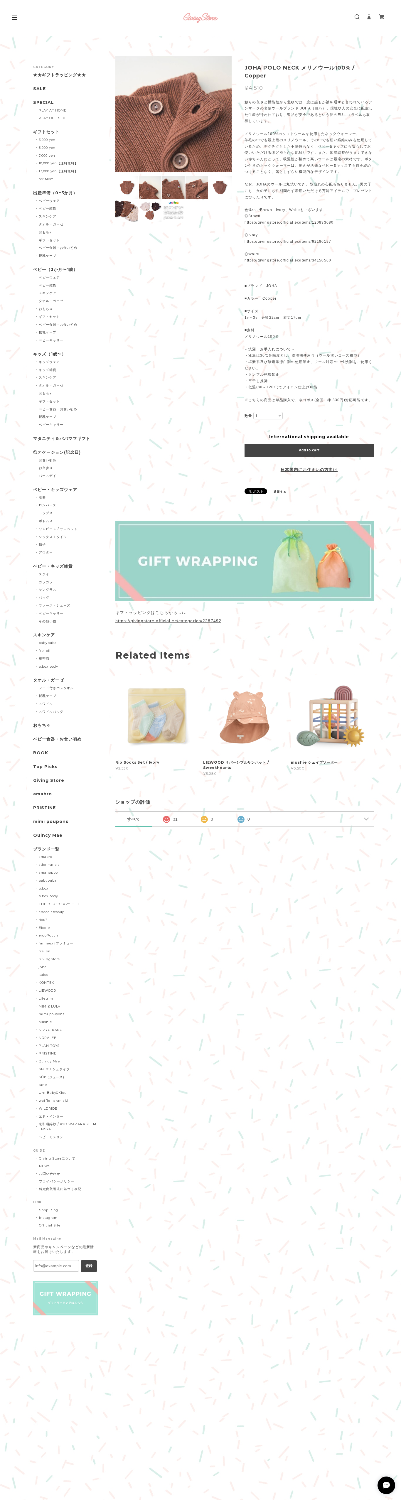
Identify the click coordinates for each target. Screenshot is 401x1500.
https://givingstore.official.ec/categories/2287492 (168, 620)
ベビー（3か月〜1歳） (55, 269)
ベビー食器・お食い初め (58, 248)
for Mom (46, 179)
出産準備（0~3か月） (55, 192)
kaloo (43, 975)
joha (43, 967)
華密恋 (44, 659)
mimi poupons (50, 821)
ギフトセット (46, 131)
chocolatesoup (52, 912)
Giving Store (48, 780)
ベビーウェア (49, 201)
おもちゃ (46, 232)
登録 (88, 1266)
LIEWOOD (47, 990)
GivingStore (49, 959)
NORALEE (47, 1038)
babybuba (48, 643)
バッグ (44, 597)
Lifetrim (46, 998)
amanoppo (48, 872)
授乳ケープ (47, 256)
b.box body (48, 666)
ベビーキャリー (51, 340)
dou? (43, 920)
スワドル (46, 704)
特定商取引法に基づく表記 (60, 1189)
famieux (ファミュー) (57, 943)
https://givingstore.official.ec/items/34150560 (288, 260)
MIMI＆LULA (50, 1006)
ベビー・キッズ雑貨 (53, 566)
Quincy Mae (48, 835)
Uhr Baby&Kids (52, 1093)
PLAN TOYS (49, 1046)
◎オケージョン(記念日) (57, 452)
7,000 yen (47, 155)
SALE (39, 88)
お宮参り (46, 468)
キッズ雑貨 (47, 370)
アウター (46, 552)
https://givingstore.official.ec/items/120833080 (289, 222)
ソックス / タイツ (53, 537)
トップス (46, 513)
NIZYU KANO (51, 1030)
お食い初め (47, 460)
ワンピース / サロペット (58, 529)
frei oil (44, 651)
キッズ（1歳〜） (49, 354)
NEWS (44, 1166)
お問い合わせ (49, 1174)
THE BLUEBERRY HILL (59, 904)
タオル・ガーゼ (51, 224)
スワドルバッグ (51, 712)
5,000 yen (47, 148)
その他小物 (47, 621)
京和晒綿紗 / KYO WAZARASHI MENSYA (67, 1126)
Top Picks (45, 766)
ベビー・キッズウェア (55, 489)
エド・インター (51, 1116)
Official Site (49, 1225)
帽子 (42, 544)
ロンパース (47, 505)
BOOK (40, 752)
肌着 (42, 497)
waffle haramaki (53, 1101)
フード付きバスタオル (56, 688)
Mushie (45, 1022)
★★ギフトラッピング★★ (59, 74)
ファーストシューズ (54, 605)
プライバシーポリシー (56, 1181)
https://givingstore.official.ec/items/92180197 (288, 241)
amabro (42, 794)
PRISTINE (44, 807)
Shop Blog (48, 1210)
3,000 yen (47, 140)
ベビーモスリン (51, 1137)
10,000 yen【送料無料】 (58, 163)
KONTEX (46, 983)
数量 (248, 416)
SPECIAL (43, 102)
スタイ (44, 574)
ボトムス (46, 521)
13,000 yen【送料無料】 (58, 171)
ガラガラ (46, 582)
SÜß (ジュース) (52, 1077)
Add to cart (309, 450)
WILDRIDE (48, 1108)
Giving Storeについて (57, 1158)
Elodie (44, 928)
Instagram (48, 1218)
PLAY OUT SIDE (53, 118)
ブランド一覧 (46, 849)
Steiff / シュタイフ (54, 1069)
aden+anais (49, 865)
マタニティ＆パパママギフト (61, 438)
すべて (133, 819)
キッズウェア (49, 362)
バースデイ (47, 476)
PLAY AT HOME (53, 110)
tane (43, 1085)
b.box (43, 888)
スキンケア (47, 216)
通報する (280, 492)
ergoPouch (48, 935)
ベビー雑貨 (47, 208)
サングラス (47, 590)
